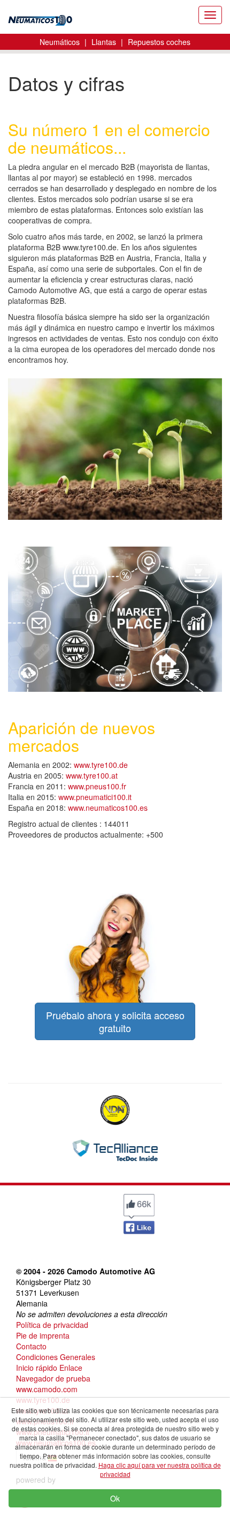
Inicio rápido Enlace (49, 1367)
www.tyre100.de (101, 764)
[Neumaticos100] (40, 17)
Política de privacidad (52, 1324)
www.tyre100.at (92, 775)
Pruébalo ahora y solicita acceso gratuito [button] (115, 1021)
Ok (115, 1498)
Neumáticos (60, 41)
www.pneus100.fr (97, 786)
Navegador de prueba (53, 1378)
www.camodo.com (47, 1389)
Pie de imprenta (43, 1335)
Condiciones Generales (55, 1356)
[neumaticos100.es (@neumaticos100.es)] (34, 1211)
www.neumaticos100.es (108, 807)
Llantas (103, 41)
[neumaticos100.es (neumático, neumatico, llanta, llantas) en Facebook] (139, 1212)
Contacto (31, 1346)
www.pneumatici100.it (95, 796)
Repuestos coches (159, 41)
